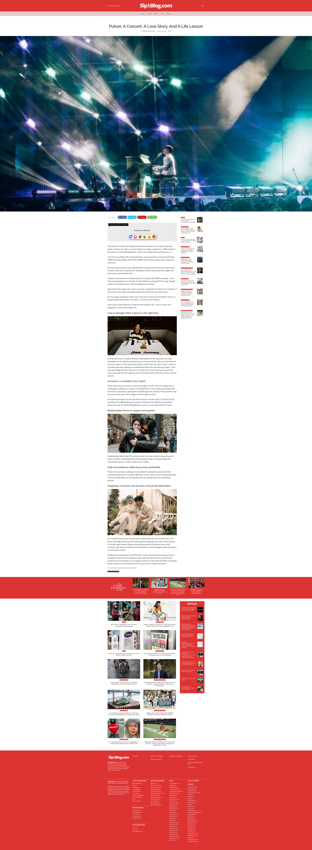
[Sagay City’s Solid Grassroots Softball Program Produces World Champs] (200, 291)
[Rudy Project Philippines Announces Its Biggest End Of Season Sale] (200, 609)
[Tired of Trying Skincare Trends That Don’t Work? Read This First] (200, 240)
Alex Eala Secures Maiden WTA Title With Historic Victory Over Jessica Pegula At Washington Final (188, 315)
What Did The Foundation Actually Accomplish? (187, 688)
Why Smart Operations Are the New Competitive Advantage (188, 221)
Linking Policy (191, 767)
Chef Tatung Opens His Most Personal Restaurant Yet (188, 617)
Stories (183, 217)
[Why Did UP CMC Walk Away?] (200, 680)
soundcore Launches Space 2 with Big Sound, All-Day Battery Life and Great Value (188, 282)
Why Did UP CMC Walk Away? (188, 679)
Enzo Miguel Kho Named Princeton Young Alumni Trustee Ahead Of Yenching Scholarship (188, 272)
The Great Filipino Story (186, 268)
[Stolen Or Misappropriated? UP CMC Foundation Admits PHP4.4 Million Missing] (200, 644)
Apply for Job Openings (157, 756)
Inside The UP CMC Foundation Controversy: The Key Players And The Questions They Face (188, 654)
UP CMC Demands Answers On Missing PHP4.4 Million (187, 635)
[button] (202, 6)
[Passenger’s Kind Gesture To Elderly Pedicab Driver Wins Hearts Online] (200, 260)
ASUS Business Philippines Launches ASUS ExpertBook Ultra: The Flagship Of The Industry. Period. (188, 626)
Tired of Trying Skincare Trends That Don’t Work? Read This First (188, 241)
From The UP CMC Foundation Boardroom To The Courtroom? (188, 663)
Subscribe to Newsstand (176, 756)
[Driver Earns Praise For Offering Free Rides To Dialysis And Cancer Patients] (200, 249)
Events (182, 237)
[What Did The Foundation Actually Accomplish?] (200, 689)
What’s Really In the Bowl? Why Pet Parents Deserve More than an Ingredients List (188, 231)
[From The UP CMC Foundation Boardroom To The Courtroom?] (200, 664)
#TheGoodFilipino (185, 246)
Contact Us (135, 756)
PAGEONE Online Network (148, 31)
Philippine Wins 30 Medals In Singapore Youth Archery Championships (196, 591)
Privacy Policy (191, 759)
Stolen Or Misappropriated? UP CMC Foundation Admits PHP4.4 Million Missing (188, 644)
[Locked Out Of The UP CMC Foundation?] (200, 672)
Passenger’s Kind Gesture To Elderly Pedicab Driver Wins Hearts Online (187, 261)
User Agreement (192, 756)
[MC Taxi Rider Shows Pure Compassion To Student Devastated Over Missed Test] (200, 302)
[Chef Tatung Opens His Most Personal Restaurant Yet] (200, 618)
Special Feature (184, 226)
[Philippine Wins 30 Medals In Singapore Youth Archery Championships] (196, 583)
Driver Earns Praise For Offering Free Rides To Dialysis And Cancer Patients (188, 251)
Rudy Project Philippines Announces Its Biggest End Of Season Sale (188, 609)
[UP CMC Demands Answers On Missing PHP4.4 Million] (200, 636)
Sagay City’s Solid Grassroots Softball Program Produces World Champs (187, 293)
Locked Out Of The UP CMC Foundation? (188, 670)
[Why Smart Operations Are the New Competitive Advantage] (200, 220)
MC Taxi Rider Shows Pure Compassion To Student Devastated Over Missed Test (187, 304)
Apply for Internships (156, 759)
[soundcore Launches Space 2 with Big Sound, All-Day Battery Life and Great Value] (200, 281)
